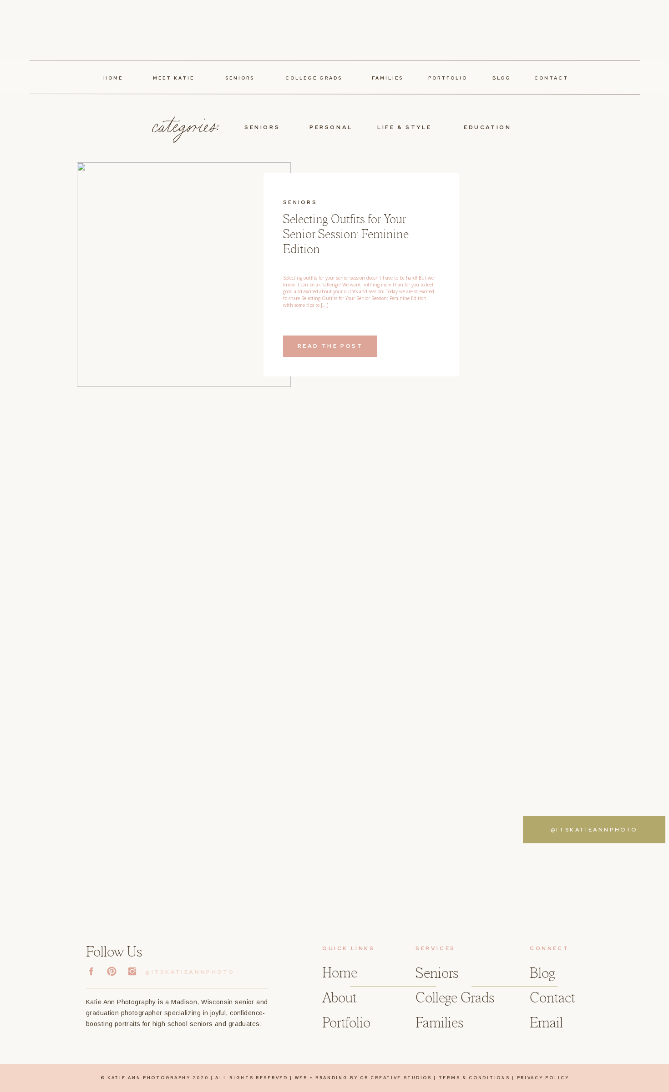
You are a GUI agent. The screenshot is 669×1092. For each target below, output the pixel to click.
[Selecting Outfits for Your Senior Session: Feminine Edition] (184, 274)
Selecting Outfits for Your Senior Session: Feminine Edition (346, 234)
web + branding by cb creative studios (363, 1078)
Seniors (300, 202)
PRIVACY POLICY (543, 1078)
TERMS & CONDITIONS (474, 1078)
